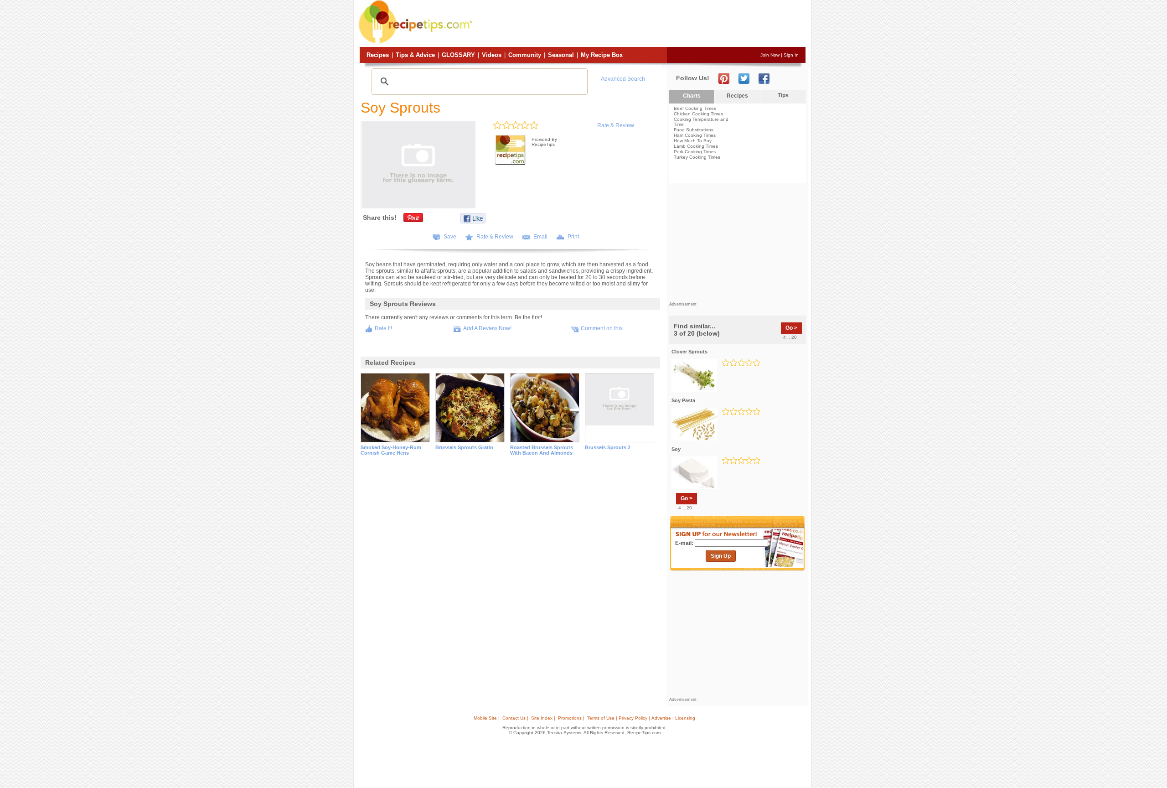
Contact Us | (515, 718)
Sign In (791, 54)
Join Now (770, 54)
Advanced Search (623, 79)
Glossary (458, 55)
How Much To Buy (693, 140)
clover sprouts (689, 351)
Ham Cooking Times (695, 135)
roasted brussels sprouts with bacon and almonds (541, 450)
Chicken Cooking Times (698, 113)
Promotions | (571, 718)
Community (524, 55)
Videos (491, 55)
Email (540, 236)
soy (676, 449)
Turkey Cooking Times (697, 157)
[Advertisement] (640, 24)
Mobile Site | (487, 718)
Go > (791, 328)
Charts (692, 96)
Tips (783, 95)
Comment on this (602, 328)
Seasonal (561, 55)
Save (450, 236)
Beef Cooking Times (695, 108)
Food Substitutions (693, 129)
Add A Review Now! (487, 328)
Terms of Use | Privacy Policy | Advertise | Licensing (641, 718)
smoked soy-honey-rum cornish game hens (391, 450)
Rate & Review (615, 125)
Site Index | (543, 718)
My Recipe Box (602, 55)
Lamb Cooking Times (696, 146)
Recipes (378, 55)
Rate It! (383, 328)
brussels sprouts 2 (607, 447)
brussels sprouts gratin (464, 447)
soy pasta (683, 400)
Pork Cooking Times (695, 151)
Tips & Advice (415, 55)
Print (573, 236)
